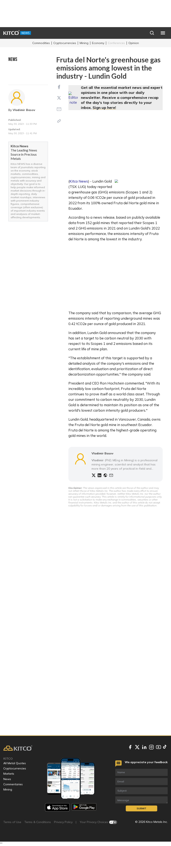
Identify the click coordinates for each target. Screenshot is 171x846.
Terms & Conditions (37, 822)
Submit (141, 808)
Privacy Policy (63, 822)
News (7, 779)
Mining (84, 43)
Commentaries (13, 784)
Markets (8, 773)
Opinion (133, 43)
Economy (98, 43)
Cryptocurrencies (64, 43)
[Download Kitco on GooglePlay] (84, 807)
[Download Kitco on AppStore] (57, 807)
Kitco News (78, 181)
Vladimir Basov (24, 110)
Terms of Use (12, 822)
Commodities (41, 43)
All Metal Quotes (14, 763)
